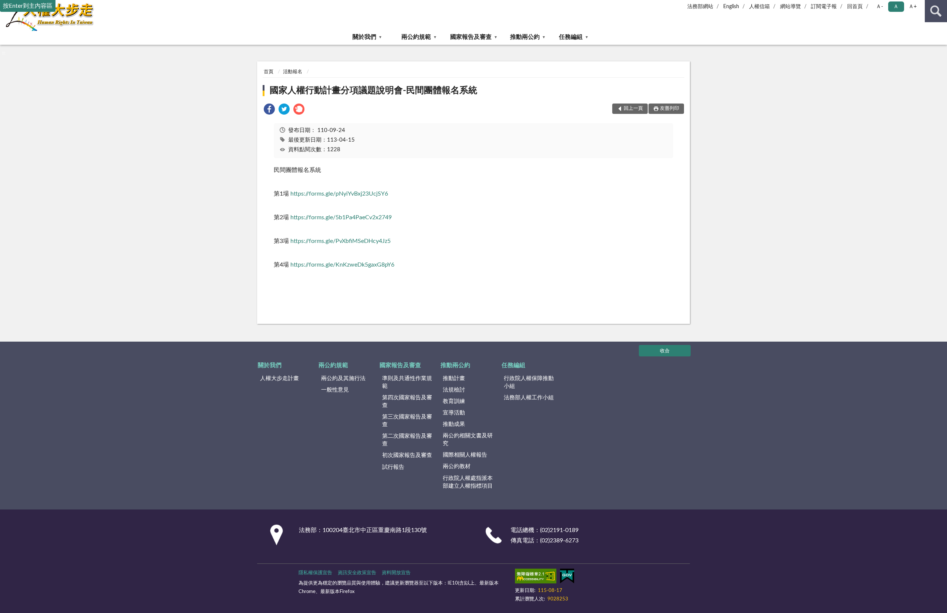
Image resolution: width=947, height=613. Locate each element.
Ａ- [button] (879, 6)
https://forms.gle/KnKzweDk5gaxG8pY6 (342, 265)
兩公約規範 (416, 37)
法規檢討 (454, 390)
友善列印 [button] (669, 108)
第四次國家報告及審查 (407, 401)
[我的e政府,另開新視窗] (567, 577)
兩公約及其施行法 (343, 378)
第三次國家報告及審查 (407, 420)
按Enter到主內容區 (28, 6)
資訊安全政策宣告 (357, 572)
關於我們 (364, 37)
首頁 (268, 72)
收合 (665, 351)
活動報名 (292, 72)
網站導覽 (790, 6)
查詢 (936, 11)
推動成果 (454, 424)
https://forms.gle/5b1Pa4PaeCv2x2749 (341, 217)
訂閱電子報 (824, 6)
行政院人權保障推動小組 (529, 382)
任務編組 (571, 37)
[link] (269, 110)
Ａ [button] (896, 6)
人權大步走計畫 (279, 378)
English (731, 6)
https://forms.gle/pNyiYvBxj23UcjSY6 (339, 194)
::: (3, 53)
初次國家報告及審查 (407, 455)
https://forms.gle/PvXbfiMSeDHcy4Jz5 (340, 241)
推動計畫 (454, 378)
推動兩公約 (525, 37)
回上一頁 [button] (633, 108)
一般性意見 (335, 390)
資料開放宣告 (396, 572)
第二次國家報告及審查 (407, 440)
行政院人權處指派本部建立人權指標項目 (468, 482)
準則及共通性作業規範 (407, 382)
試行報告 (393, 467)
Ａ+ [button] (913, 6)
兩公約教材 (457, 466)
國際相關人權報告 (465, 455)
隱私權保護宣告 (315, 572)
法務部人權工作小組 (529, 397)
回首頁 (855, 6)
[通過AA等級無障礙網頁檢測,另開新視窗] (535, 577)
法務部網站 (700, 6)
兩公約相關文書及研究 (468, 439)
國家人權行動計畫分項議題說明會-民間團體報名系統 (373, 90)
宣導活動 (454, 413)
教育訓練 (454, 401)
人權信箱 (759, 6)
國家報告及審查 (471, 37)
